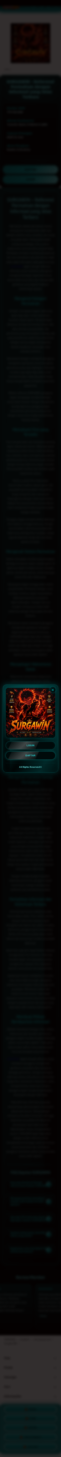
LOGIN (31, 745)
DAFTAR (30, 755)
